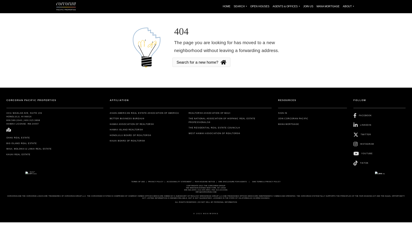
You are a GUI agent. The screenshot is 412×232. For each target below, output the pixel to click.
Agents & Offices (287, 8)
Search (241, 8)
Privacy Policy (156, 182)
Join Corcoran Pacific (293, 118)
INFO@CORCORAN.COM (206, 192)
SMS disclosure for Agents (232, 182)
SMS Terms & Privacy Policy (266, 182)
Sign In (282, 113)
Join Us (308, 6)
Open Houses (259, 6)
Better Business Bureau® (127, 118)
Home (226, 6)
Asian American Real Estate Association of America (144, 113)
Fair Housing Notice (205, 182)
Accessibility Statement (179, 182)
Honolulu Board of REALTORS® (130, 135)
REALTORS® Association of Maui (209, 113)
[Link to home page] (67, 6)
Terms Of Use (138, 182)
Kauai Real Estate (18, 154)
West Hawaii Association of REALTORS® (214, 133)
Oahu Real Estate (18, 138)
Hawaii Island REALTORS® (126, 130)
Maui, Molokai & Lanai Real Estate (29, 149)
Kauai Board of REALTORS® (127, 141)
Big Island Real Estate (21, 143)
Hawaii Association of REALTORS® (132, 124)
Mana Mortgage (328, 6)
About (349, 8)
